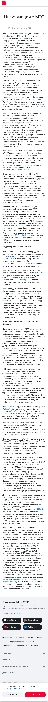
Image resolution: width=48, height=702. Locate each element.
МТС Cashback (19, 235)
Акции (4, 641)
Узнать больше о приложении (13, 613)
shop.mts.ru (24, 169)
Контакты (30, 637)
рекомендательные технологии (15, 689)
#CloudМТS (7, 409)
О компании (7, 637)
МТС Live (13, 300)
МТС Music (40, 272)
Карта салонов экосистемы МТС (22, 641)
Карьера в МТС (8, 645)
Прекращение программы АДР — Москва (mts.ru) (21, 580)
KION (36, 258)
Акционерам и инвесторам (27, 645)
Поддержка (19, 637)
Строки (26, 279)
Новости (40, 637)
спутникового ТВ (11, 256)
